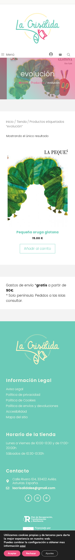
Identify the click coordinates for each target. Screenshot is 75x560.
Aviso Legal (14, 389)
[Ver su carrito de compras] (60, 55)
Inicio (24, 82)
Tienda (22, 122)
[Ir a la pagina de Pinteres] (46, 498)
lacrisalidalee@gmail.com (33, 488)
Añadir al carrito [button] (37, 248)
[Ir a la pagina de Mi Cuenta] (51, 54)
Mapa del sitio (17, 417)
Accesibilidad (16, 411)
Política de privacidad (23, 394)
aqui (23, 546)
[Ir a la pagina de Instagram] (28, 498)
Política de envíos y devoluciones (32, 406)
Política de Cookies (21, 400)
